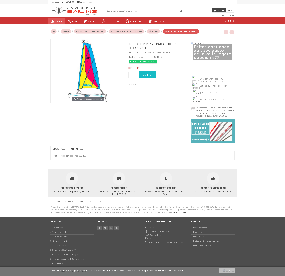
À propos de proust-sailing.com (66, 254)
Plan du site (57, 263)
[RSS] (116, 228)
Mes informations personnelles (205, 241)
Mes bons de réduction (202, 245)
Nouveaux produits (60, 232)
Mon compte (195, 221)
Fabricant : (132, 52)
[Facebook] (99, 228)
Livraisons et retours (61, 241)
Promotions (57, 227)
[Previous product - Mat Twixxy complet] (226, 32)
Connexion (229, 15)
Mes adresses (198, 236)
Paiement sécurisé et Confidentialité (68, 259)
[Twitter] (105, 228)
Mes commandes (199, 227)
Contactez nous (181, 212)
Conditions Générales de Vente (65, 250)
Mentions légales (59, 245)
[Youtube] (111, 228)
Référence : (157, 52)
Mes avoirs (197, 232)
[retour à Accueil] (54, 31)
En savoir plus (59, 148)
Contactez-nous (59, 236)
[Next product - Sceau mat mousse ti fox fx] (232, 32)
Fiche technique (76, 148)
